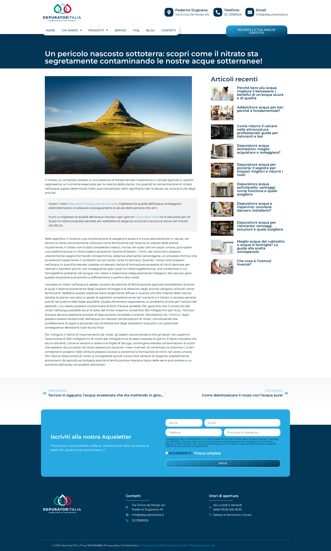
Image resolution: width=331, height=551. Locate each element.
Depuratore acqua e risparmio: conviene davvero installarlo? (254, 207)
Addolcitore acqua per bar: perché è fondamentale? (260, 109)
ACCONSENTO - (195, 453)
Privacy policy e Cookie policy (121, 545)
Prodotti (96, 30)
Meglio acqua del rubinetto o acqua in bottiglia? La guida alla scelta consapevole (261, 246)
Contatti (168, 30)
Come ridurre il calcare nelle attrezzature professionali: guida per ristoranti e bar (257, 131)
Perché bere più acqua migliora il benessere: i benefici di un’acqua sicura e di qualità (260, 93)
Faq (136, 30)
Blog (150, 30)
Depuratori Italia (147, 217)
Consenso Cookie (150, 545)
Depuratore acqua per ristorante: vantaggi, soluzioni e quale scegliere (260, 225)
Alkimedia (182, 545)
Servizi (120, 30)
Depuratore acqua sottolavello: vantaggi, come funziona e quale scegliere (257, 189)
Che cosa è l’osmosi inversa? (254, 263)
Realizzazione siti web (202, 545)
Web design (168, 545)
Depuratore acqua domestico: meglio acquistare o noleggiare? (258, 149)
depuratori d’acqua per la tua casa (93, 203)
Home (50, 30)
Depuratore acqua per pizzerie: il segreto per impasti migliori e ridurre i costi (260, 169)
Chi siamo (70, 30)
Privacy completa (207, 453)
